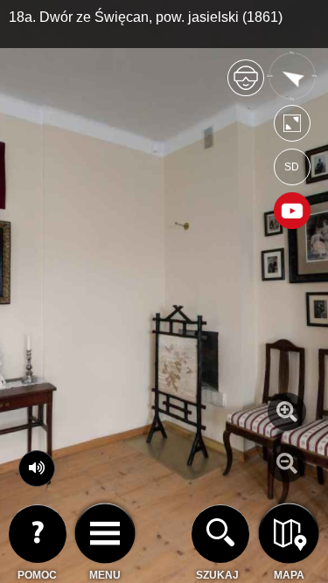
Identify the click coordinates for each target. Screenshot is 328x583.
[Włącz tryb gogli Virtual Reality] (246, 85)
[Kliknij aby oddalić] (287, 463)
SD (291, 167)
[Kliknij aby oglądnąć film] (292, 212)
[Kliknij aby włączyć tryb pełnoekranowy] (292, 127)
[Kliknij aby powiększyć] (287, 411)
